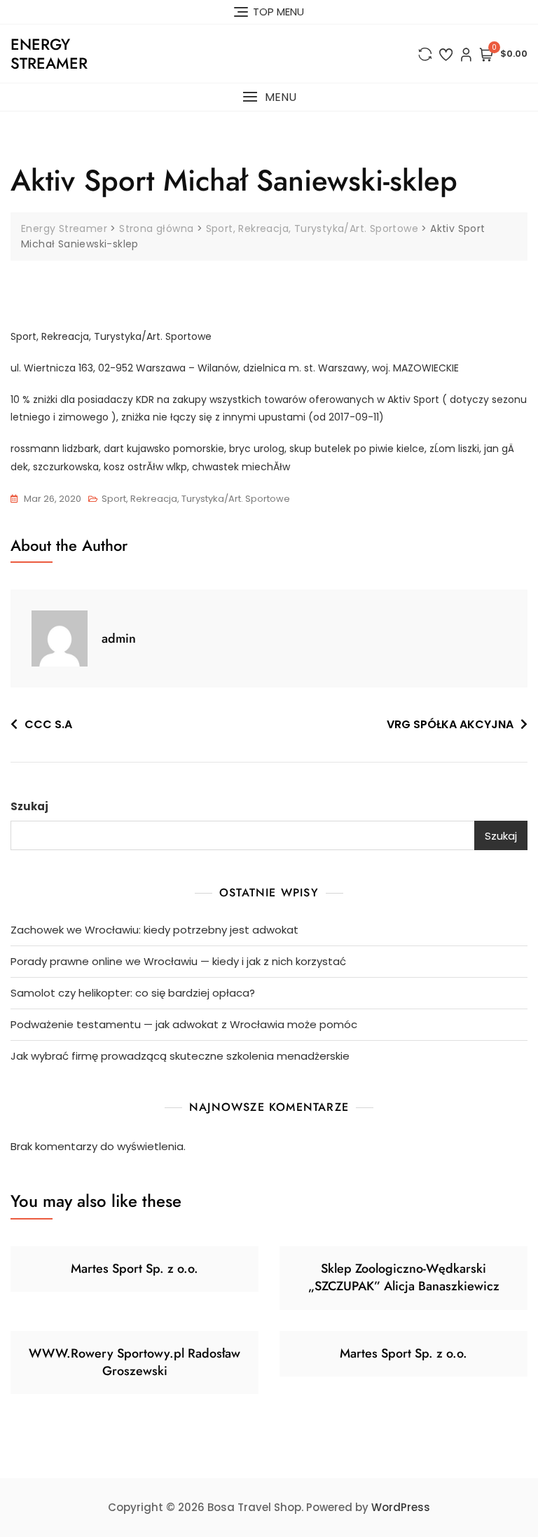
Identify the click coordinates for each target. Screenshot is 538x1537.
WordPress (400, 1507)
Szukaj (29, 806)
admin (119, 638)
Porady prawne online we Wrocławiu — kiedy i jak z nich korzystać (178, 961)
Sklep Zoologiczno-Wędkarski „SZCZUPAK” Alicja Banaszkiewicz (403, 1277)
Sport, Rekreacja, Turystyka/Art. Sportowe (196, 498)
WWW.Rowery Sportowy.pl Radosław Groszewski (134, 1362)
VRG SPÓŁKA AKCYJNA (450, 724)
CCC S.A (48, 724)
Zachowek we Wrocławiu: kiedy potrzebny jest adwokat (154, 929)
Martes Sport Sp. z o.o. (134, 1268)
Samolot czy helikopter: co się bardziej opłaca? (133, 992)
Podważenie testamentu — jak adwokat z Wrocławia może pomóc (184, 1024)
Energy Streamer (49, 53)
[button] (269, 97)
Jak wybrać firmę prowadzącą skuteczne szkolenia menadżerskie (180, 1055)
